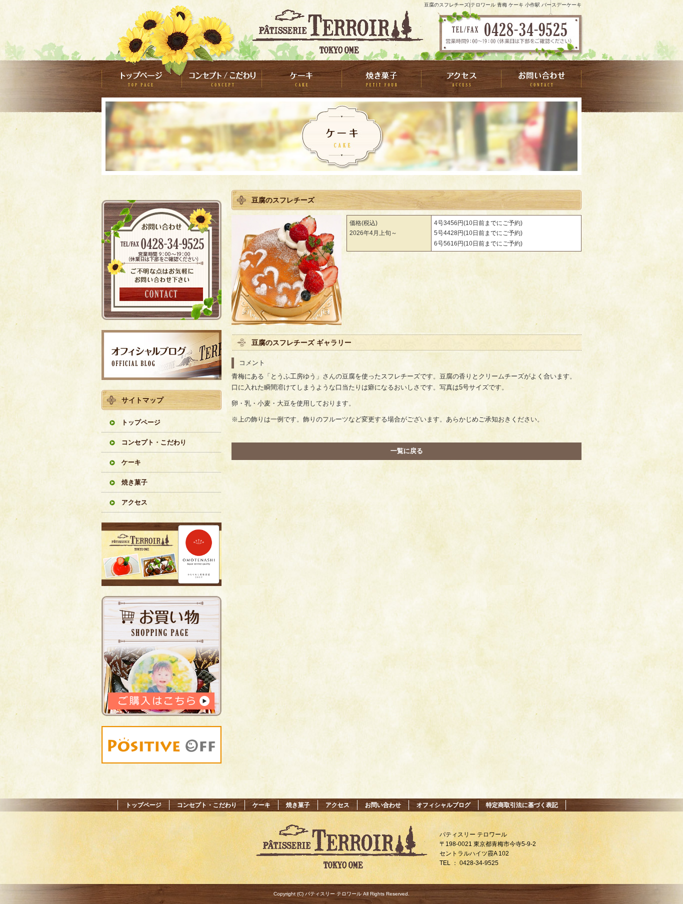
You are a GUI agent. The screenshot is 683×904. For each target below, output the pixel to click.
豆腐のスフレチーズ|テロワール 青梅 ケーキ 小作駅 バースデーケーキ (503, 5)
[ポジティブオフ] (162, 761)
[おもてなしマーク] (162, 583)
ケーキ (302, 78)
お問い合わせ (542, 78)
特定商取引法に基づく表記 (522, 805)
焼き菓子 (382, 78)
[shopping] (162, 713)
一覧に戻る (406, 450)
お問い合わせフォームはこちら (162, 260)
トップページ (142, 78)
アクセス (462, 78)
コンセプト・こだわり (222, 78)
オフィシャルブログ (162, 355)
